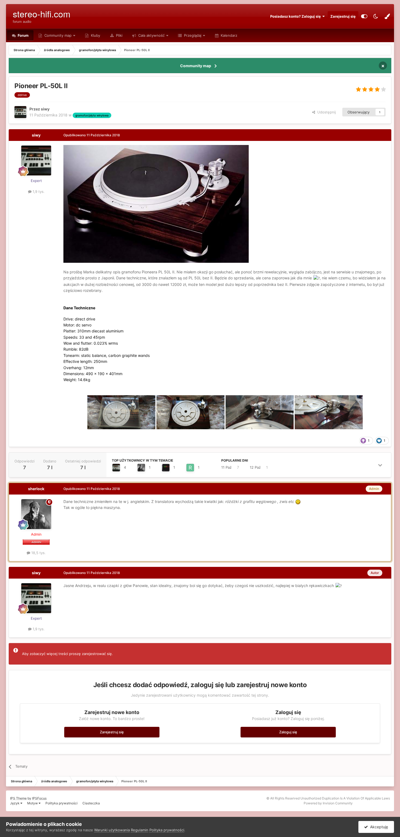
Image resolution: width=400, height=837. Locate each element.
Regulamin (139, 830)
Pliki (118, 35)
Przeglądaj (192, 35)
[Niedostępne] (156, 203)
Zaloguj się (288, 732)
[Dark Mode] (375, 16)
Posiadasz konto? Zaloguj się (296, 16)
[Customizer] (364, 16)
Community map (58, 35)
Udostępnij (325, 112)
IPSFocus (39, 798)
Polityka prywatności (61, 803)
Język (15, 803)
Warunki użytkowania (112, 830)
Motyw (33, 803)
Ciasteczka (91, 803)
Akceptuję (378, 826)
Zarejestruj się (343, 16)
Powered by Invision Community (328, 803)
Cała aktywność (151, 35)
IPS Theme (18, 798)
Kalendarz (228, 35)
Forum (23, 35)
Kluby (95, 35)
